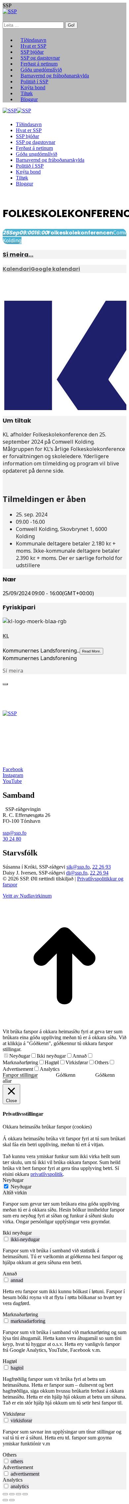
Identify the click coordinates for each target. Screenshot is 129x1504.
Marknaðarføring (20, 1062)
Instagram (13, 775)
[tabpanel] (64, 1213)
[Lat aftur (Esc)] (5, 1494)
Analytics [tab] (12, 1480)
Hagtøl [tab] (10, 1361)
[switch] (6, 1239)
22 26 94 (99, 873)
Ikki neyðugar (51, 1056)
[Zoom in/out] (25, 1494)
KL (6, 636)
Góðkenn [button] (65, 1075)
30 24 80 (12, 839)
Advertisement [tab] (18, 1467)
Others (101, 1062)
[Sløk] (5, 684)
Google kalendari (55, 269)
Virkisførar (76, 1062)
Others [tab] (10, 1455)
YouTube (12, 781)
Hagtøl (52, 1062)
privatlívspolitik (46, 1174)
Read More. (91, 651)
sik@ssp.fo (78, 867)
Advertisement (18, 1069)
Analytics (50, 1069)
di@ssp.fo (76, 873)
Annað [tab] (10, 1273)
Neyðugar (19, 1056)
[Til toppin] (64, 1025)
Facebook (13, 769)
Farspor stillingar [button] (20, 1075)
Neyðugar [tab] (13, 1180)
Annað (79, 1056)
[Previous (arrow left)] (5, 1500)
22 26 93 (101, 867)
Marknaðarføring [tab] (20, 1314)
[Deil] (12, 1494)
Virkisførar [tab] (14, 1414)
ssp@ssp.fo (14, 833)
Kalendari (17, 269)
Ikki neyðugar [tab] (17, 1233)
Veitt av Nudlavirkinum (27, 896)
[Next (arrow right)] (12, 1500)
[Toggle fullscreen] (18, 1494)
